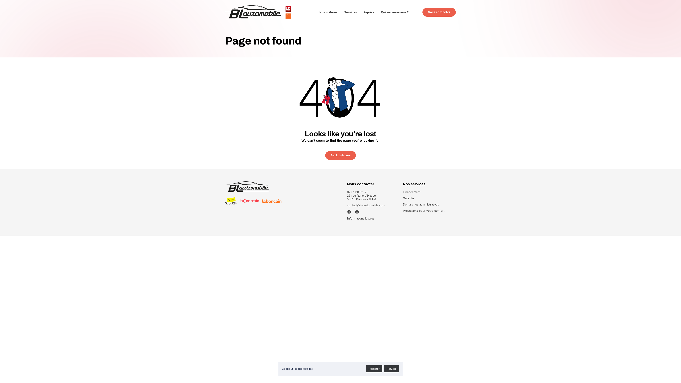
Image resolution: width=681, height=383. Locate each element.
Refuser (391, 368)
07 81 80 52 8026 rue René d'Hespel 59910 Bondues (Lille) (362, 195)
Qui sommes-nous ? (395, 12)
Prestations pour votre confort (423, 210)
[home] (253, 12)
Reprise (369, 12)
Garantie (408, 198)
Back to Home (340, 155)
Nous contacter (439, 12)
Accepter (374, 368)
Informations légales (360, 218)
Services (350, 12)
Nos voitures (328, 12)
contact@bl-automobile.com (366, 205)
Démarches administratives (421, 204)
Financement (411, 192)
